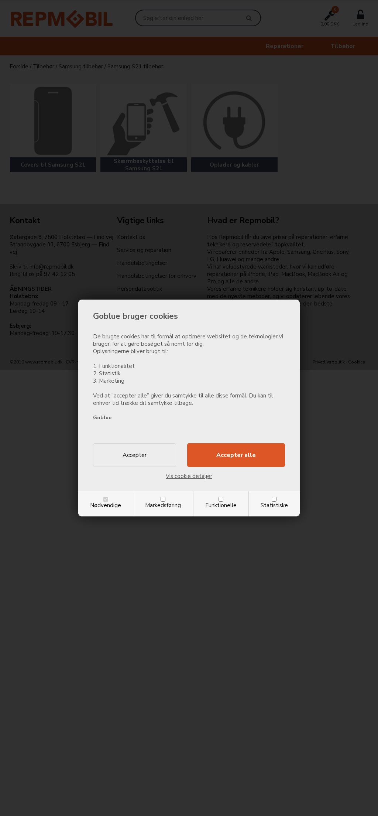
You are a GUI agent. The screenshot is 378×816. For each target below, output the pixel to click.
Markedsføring (163, 505)
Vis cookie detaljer (189, 476)
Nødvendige (105, 505)
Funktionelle (221, 505)
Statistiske (274, 505)
